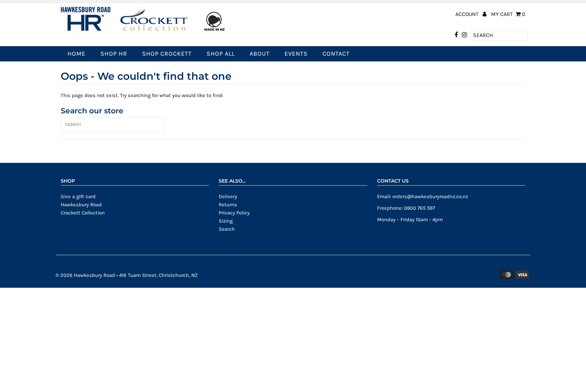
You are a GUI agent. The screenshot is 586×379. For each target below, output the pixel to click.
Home (76, 53)
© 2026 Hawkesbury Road (85, 275)
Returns (228, 205)
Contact (336, 53)
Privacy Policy (234, 213)
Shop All (221, 53)
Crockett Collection (83, 213)
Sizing (226, 221)
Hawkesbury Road (81, 205)
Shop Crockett (167, 53)
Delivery (228, 196)
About (260, 53)
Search (227, 229)
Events (296, 53)
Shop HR (113, 53)
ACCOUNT (467, 14)
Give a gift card (78, 196)
